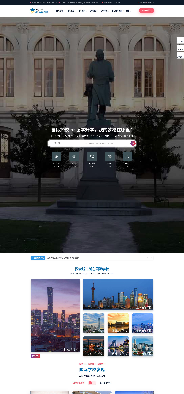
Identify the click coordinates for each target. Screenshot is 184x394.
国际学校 (59, 11)
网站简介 (143, 3)
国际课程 (70, 11)
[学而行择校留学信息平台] (39, 10)
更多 (128, 11)
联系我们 (147, 10)
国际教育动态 (117, 11)
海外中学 (127, 163)
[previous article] (151, 258)
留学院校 (93, 11)
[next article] (147, 258)
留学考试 (104, 11)
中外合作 (110, 163)
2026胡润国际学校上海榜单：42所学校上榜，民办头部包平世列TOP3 (72, 258)
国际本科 (151, 3)
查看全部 (35, 356)
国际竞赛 (81, 11)
